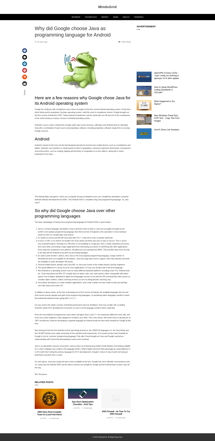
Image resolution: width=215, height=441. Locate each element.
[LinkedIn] (24, 63)
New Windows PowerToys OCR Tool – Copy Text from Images (167, 118)
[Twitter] (24, 57)
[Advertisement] (83, 176)
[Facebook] (24, 50)
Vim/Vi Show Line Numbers (166, 129)
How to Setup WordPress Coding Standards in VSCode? (166, 90)
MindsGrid (107, 7)
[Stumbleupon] (24, 77)
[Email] (24, 83)
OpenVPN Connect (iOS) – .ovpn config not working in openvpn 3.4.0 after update (166, 75)
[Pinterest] (24, 70)
